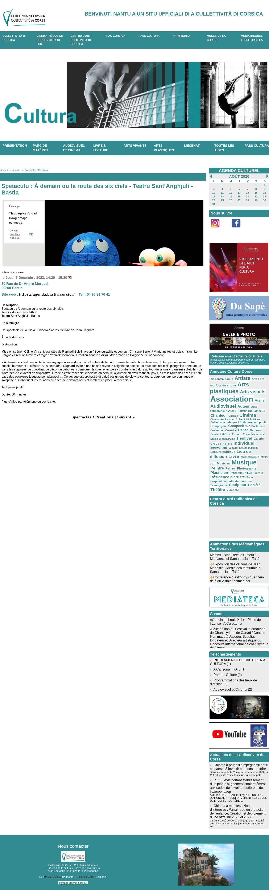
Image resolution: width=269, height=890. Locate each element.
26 (230, 200)
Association (231, 399)
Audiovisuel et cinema (74, 148)
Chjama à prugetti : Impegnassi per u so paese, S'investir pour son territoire (239, 767)
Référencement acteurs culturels (236, 356)
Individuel (243, 443)
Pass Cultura (149, 35)
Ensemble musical (254, 434)
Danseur (256, 430)
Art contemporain (221, 379)
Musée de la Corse (216, 38)
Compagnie (218, 426)
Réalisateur (255, 473)
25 (222, 200)
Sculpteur (238, 485)
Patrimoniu (181, 35)
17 (213, 196)
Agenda (16, 170)
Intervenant (218, 447)
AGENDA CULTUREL (239, 170)
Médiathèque (250, 457)
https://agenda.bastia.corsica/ (47, 294)
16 (264, 192)
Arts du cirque (226, 385)
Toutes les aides (224, 148)
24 (213, 200)
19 (230, 196)
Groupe (215, 443)
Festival (244, 438)
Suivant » (126, 417)
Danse (243, 430)
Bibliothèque (256, 411)
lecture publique (248, 447)
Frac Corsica (115, 35)
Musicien (223, 463)
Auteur (243, 406)
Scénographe (219, 485)
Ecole (214, 434)
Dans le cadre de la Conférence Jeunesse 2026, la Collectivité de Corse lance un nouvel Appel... (239, 774)
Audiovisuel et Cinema (230, 689)
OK (31, 234)
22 (256, 196)
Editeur (225, 434)
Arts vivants (135, 145)
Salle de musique (239, 481)
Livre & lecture (100, 148)
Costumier (217, 430)
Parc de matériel (41, 148)
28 (247, 200)
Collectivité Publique (248, 419)
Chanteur (218, 415)
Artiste (242, 378)
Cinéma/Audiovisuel (222, 419)
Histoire (227, 443)
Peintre (217, 468)
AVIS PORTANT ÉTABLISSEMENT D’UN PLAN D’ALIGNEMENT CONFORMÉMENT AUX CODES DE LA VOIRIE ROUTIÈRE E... (238, 797)
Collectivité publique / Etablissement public (238, 422)
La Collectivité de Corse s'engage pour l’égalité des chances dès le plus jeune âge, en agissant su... (237, 823)
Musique (244, 462)
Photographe (246, 468)
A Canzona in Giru (227, 669)
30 (264, 200)
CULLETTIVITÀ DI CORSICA (14, 38)
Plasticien (219, 473)
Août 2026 (239, 176)
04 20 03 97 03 (85, 876)
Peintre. (230, 468)
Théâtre (217, 489)
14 (247, 192)
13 (239, 192)
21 (247, 196)
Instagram (218, 230)
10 (213, 192)
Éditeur (236, 434)
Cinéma (247, 415)
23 (264, 196)
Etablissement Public (223, 438)
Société (254, 485)
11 (222, 192)
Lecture (233, 447)
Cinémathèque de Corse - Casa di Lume (50, 40)
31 (213, 204)
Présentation (15, 145)
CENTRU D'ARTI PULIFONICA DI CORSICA (81, 40)
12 (230, 192)
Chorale (233, 415)
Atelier (260, 400)
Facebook (238, 230)
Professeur (237, 473)
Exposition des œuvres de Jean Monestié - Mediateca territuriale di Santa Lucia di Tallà (235, 563)
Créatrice (231, 430)
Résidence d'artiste (227, 477)
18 (222, 196)
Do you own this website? (15, 234)
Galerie (259, 438)
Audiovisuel (223, 406)
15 (256, 192)
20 (239, 196)
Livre (233, 456)
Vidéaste (233, 490)
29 (256, 200)
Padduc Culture (225, 675)
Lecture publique (222, 452)
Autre (232, 411)
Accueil (4, 170)
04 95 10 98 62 (53, 876)
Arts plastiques (164, 148)
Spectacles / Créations (36, 170)
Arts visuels (252, 391)
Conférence (258, 426)
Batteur (242, 411)
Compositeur (239, 426)
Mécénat (192, 145)
